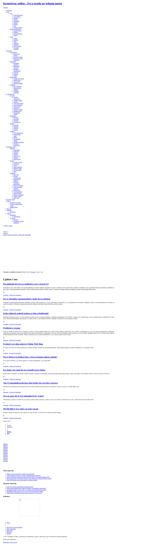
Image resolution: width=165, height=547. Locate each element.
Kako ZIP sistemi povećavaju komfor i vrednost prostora (22, 480)
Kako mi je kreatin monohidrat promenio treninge (20, 487)
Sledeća (9, 432)
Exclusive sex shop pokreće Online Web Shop (23, 344)
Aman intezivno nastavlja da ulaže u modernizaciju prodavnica (24, 475)
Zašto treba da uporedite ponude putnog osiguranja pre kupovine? (24, 493)
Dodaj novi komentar (15, 295)
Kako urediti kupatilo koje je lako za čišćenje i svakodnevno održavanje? (26, 488)
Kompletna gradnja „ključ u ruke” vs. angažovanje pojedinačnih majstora (26, 490)
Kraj (8, 433)
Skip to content (8, 225)
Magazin (33, 272)
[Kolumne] (29, 515)
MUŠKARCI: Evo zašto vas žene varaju (20, 409)
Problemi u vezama (11, 328)
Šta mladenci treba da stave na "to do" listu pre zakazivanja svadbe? (25, 491)
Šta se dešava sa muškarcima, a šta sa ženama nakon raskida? (30, 357)
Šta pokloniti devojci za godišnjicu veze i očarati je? (26, 284)
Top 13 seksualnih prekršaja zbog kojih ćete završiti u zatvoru (30, 383)
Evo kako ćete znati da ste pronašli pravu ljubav (24, 370)
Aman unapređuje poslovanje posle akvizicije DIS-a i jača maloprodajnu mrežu (28, 477)
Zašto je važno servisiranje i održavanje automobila (20, 474)
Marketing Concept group (10, 542)
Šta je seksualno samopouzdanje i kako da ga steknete (26, 299)
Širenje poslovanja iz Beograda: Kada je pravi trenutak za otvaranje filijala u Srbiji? (29, 478)
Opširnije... (6, 295)
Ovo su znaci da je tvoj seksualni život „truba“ (23, 396)
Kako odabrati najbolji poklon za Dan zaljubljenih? (26, 313)
